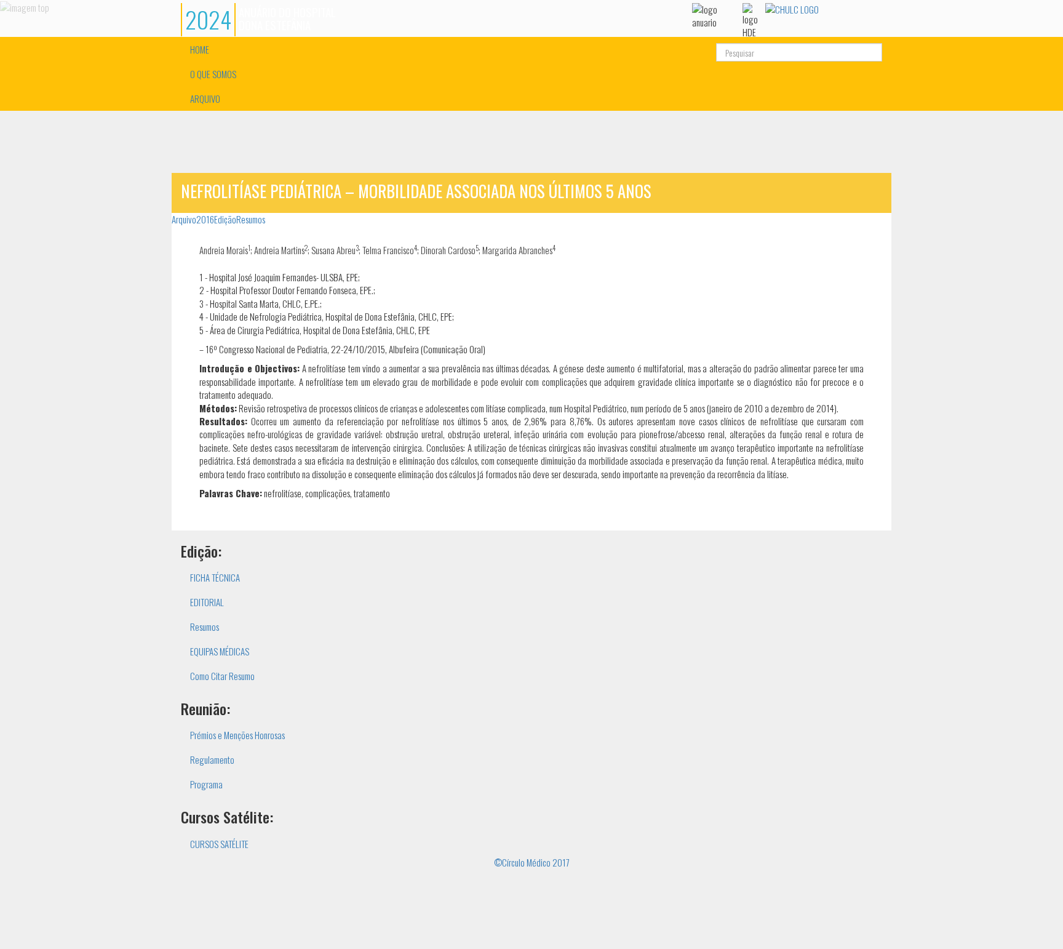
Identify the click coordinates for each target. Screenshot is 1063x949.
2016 (205, 219)
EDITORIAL (207, 602)
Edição (225, 219)
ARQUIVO (205, 98)
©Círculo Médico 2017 (532, 862)
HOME (199, 49)
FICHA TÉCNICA (215, 577)
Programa (206, 784)
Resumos (250, 219)
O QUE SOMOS (213, 74)
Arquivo (184, 219)
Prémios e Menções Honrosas (237, 735)
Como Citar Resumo (222, 676)
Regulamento (212, 759)
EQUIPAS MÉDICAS (219, 651)
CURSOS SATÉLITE (219, 844)
